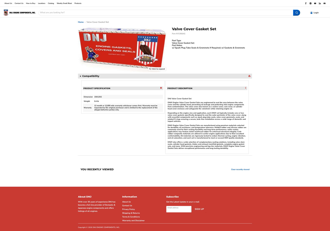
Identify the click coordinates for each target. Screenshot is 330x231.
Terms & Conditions (131, 216)
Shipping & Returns (131, 213)
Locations (41, 3)
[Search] (296, 13)
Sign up (199, 209)
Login (316, 13)
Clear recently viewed (240, 169)
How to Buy (30, 3)
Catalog (51, 3)
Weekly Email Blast (64, 3)
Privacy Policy (128, 209)
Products (78, 3)
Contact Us (19, 3)
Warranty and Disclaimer (133, 220)
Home (81, 22)
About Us (8, 3)
